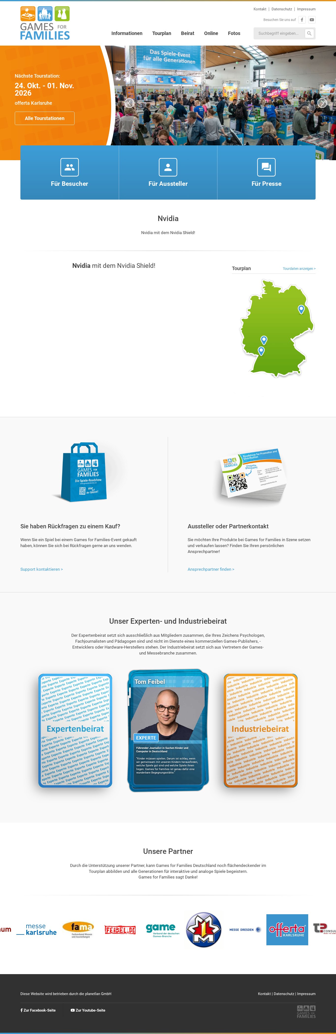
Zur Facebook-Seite (39, 1010)
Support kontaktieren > (41, 569)
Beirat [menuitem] (187, 33)
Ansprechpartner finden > (211, 569)
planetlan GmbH (98, 994)
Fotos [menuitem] (234, 33)
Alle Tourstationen (44, 118)
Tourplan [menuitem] (161, 33)
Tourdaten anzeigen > (299, 269)
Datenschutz (282, 9)
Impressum (306, 9)
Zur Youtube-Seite (90, 1010)
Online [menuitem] (211, 33)
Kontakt (260, 9)
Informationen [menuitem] (126, 33)
